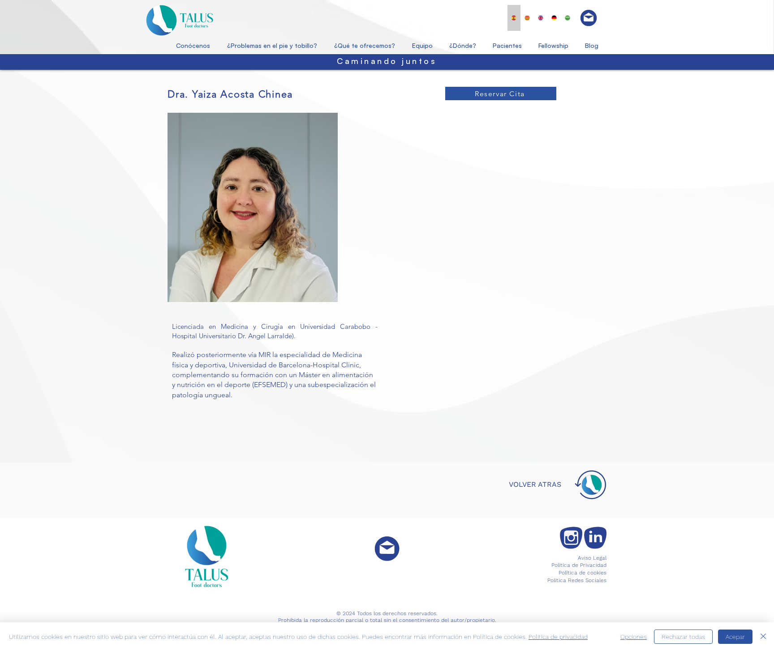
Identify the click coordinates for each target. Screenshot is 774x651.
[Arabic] (567, 18)
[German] (553, 18)
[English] (540, 18)
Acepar (735, 636)
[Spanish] (513, 18)
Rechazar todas (683, 636)
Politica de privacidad (558, 636)
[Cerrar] (763, 637)
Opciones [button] (633, 636)
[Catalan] (527, 18)
